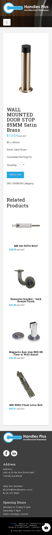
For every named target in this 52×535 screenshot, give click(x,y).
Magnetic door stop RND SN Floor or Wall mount (26, 353)
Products (36, 524)
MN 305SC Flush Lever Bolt (26, 404)
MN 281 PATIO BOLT (26, 245)
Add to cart (15, 174)
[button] (7, 22)
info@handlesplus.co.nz (19, 489)
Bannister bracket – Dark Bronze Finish (26, 300)
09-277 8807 (12, 493)
